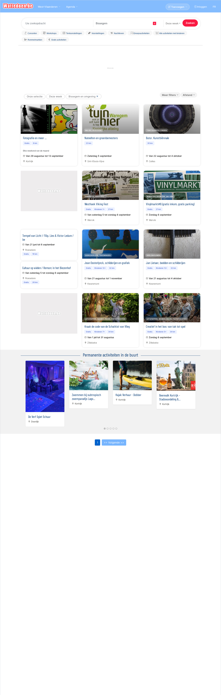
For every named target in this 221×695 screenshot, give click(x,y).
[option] (45, 392)
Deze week (172, 23)
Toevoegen (177, 6)
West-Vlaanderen (48, 6)
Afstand (187, 95)
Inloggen (201, 6)
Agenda (70, 6)
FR (214, 6)
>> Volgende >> (114, 442)
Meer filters (169, 95)
